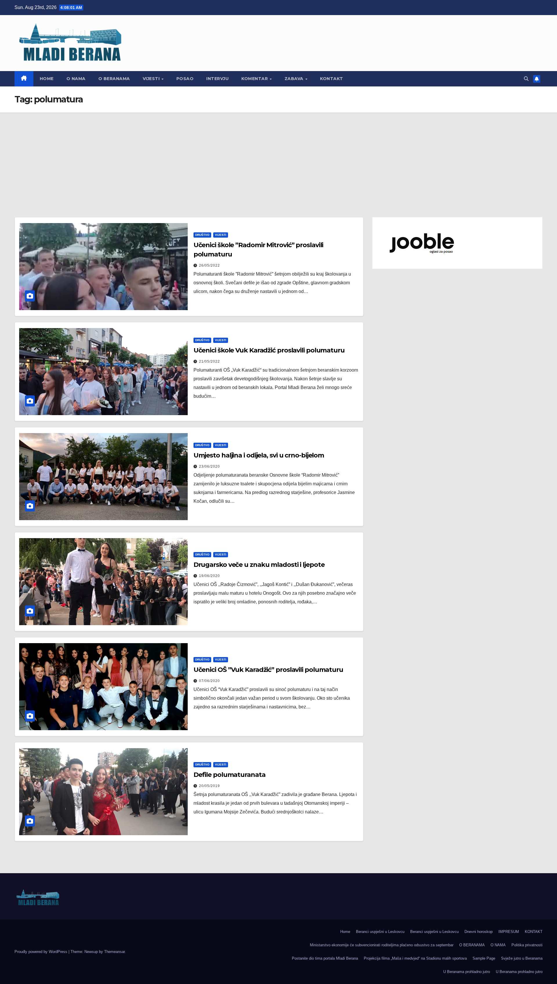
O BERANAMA (114, 78)
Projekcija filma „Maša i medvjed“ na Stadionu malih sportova (415, 958)
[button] (526, 78)
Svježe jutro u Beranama (521, 958)
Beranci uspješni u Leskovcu (380, 931)
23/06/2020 (209, 466)
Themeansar (114, 951)
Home (47, 78)
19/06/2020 (209, 576)
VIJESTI (152, 78)
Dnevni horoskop (478, 931)
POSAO (185, 78)
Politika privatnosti (526, 945)
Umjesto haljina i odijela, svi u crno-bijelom (258, 455)
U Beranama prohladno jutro (466, 971)
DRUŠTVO (202, 234)
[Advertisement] (278, 156)
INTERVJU (217, 78)
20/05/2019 (209, 786)
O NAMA (76, 78)
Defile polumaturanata (229, 775)
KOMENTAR (255, 78)
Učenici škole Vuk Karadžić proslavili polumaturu (269, 350)
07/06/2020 (209, 681)
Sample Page (484, 958)
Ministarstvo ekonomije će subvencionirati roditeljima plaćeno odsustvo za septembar (381, 945)
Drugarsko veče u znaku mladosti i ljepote (259, 565)
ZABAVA (295, 78)
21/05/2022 (209, 361)
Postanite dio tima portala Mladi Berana (325, 958)
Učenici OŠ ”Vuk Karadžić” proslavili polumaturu (268, 670)
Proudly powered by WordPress (41, 951)
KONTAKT (331, 78)
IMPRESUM (508, 931)
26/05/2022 (209, 265)
